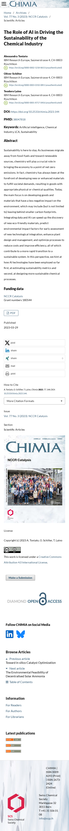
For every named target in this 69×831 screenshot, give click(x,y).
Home (7, 12)
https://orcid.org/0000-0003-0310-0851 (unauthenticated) (35, 85)
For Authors (14, 711)
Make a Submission (20, 577)
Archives (21, 12)
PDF (13, 313)
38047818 (19, 119)
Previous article (19, 658)
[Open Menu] (4, 4)
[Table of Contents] (7, 682)
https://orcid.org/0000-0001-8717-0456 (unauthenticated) (35, 103)
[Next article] (7, 668)
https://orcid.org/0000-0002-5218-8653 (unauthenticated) (35, 68)
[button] (34, 343)
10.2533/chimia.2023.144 (15, 393)
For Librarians (15, 716)
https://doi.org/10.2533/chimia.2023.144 (35, 111)
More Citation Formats (20, 401)
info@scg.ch (46, 818)
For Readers (13, 705)
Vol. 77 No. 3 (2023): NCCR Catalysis (26, 16)
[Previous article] (7, 658)
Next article (17, 668)
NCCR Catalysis (13, 296)
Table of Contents (21, 682)
